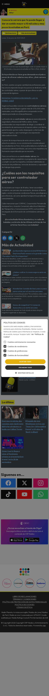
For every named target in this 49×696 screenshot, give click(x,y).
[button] (24, 373)
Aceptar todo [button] (25, 362)
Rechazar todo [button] (25, 367)
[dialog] (24, 348)
